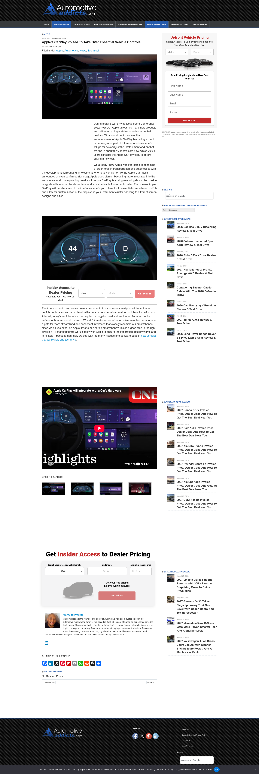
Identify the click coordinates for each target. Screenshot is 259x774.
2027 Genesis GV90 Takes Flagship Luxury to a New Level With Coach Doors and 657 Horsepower (195, 607)
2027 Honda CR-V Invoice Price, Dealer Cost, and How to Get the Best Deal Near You (197, 413)
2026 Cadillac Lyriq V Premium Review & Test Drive (196, 307)
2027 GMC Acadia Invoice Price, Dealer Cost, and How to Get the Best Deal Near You (197, 503)
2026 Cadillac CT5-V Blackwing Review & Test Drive (196, 229)
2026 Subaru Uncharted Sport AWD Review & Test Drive (196, 243)
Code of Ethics (187, 746)
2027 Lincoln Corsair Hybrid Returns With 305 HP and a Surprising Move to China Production (195, 585)
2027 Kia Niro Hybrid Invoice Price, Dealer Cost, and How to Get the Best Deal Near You (197, 449)
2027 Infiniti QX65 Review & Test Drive (194, 321)
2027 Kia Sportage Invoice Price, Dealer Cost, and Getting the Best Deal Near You (197, 485)
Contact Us (186, 740)
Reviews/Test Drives (179, 24)
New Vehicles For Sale (103, 24)
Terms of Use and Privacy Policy (194, 735)
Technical (93, 50)
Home (46, 24)
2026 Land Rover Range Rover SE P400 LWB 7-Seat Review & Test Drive (196, 337)
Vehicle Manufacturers (156, 24)
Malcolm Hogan (55, 46)
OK (216, 769)
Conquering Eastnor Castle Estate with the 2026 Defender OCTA (196, 291)
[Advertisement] (159, 10)
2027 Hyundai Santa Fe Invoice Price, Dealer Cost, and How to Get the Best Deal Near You (197, 467)
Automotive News (61, 24)
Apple (59, 50)
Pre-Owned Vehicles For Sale (130, 24)
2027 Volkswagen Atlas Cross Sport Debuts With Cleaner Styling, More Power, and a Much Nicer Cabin (196, 646)
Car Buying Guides (82, 24)
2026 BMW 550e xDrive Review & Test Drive (196, 257)
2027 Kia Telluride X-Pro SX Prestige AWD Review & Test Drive (195, 273)
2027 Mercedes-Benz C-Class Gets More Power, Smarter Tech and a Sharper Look (197, 626)
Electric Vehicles (200, 24)
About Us (185, 729)
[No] (255, 769)
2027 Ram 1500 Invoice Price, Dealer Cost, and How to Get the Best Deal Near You (195, 431)
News (82, 50)
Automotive (71, 50)
